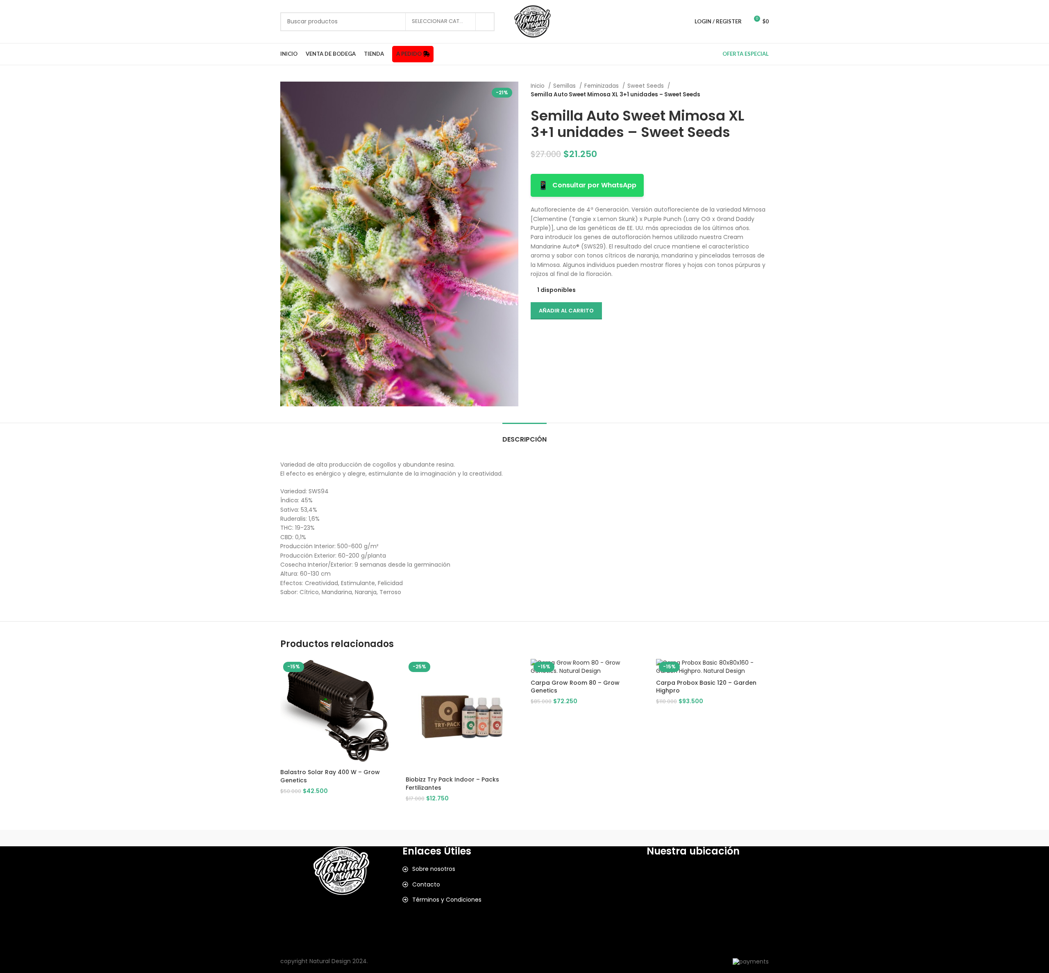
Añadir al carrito (566, 310)
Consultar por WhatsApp (587, 185)
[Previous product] (748, 90)
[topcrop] (385, 838)
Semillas (565, 86)
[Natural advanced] (594, 838)
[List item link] (463, 868)
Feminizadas (602, 86)
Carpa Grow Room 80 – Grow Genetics (575, 687)
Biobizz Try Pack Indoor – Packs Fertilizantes (452, 783)
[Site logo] (532, 21)
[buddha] (734, 838)
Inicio (538, 86)
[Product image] (712, 667)
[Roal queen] (455, 838)
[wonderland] (315, 838)
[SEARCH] (485, 21)
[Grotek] (664, 838)
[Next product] (765, 90)
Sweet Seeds (646, 86)
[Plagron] (524, 838)
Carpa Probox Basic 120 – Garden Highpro (706, 687)
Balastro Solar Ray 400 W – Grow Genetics (330, 776)
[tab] (524, 435)
